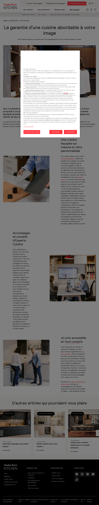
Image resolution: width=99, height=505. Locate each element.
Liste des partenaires (28, 126)
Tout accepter (70, 132)
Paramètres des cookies (31, 132)
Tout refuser (56, 132)
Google (66, 93)
